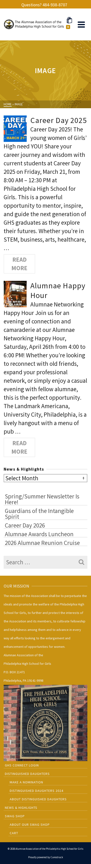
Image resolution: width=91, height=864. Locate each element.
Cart (14, 833)
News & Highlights (21, 807)
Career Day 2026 (25, 525)
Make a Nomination (26, 782)
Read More (19, 264)
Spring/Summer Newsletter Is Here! (42, 498)
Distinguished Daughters (27, 774)
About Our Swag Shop (30, 824)
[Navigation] (81, 24)
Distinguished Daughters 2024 (36, 790)
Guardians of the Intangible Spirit (39, 513)
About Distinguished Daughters (38, 799)
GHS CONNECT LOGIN (22, 765)
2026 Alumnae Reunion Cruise (42, 542)
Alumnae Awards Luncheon (39, 533)
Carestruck (56, 857)
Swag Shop (15, 816)
